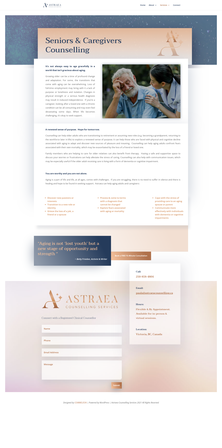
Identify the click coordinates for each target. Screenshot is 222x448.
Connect (176, 5)
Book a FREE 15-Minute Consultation (131, 256)
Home (142, 5)
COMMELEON (81, 402)
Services (163, 5)
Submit (116, 385)
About (151, 5)
